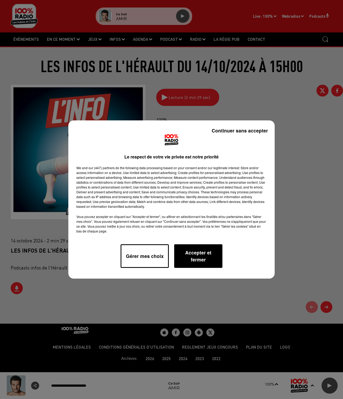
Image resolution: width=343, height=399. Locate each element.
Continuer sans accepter (240, 130)
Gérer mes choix (145, 256)
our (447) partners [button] (101, 167)
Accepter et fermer (198, 256)
